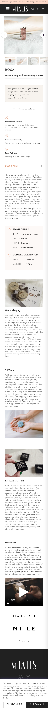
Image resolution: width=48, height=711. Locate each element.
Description (12, 166)
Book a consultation (26, 109)
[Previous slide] (4, 35)
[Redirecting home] (20, 9)
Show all (22, 641)
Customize (14, 704)
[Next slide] (43, 35)
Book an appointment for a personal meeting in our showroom (24, 2)
